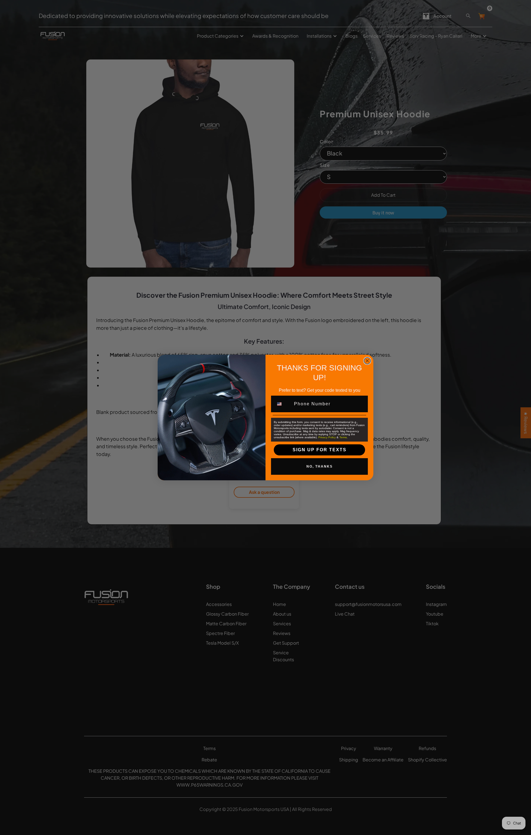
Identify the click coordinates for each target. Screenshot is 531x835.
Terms (343, 437)
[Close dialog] (367, 360)
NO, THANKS (319, 466)
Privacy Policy (327, 437)
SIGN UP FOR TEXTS (320, 449)
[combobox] (282, 404)
